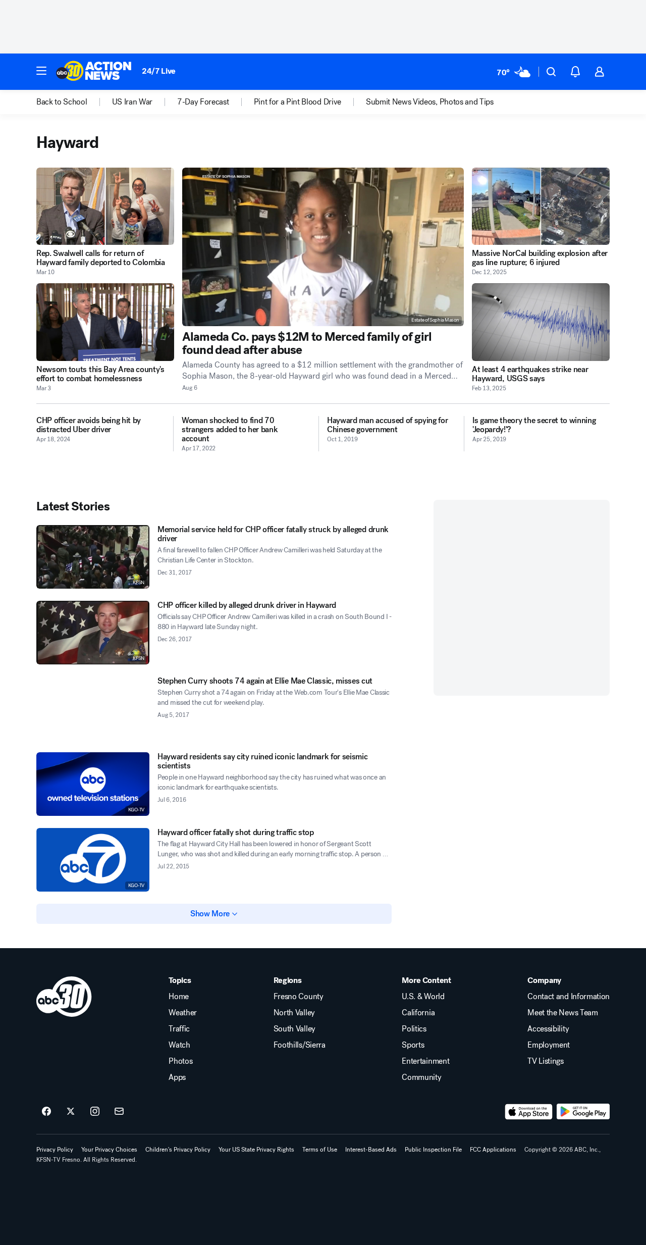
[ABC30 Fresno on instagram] (95, 1112)
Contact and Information (568, 997)
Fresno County (299, 997)
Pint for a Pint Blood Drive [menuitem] (297, 102)
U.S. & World (423, 997)
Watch (179, 1045)
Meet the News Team (562, 1013)
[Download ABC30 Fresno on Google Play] (583, 1112)
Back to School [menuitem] (61, 102)
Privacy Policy (54, 1150)
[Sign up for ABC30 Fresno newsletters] (119, 1112)
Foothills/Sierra (300, 1045)
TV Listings (545, 1061)
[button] (41, 71)
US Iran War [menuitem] (132, 102)
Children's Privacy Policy (177, 1150)
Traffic (179, 1029)
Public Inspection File (433, 1150)
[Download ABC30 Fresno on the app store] (529, 1112)
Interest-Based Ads (371, 1150)
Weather (183, 1013)
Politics (414, 1029)
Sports (413, 1045)
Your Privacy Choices (109, 1150)
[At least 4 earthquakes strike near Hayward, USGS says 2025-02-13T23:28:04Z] (541, 321)
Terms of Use (319, 1150)
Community (421, 1077)
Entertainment (425, 1061)
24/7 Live (159, 71)
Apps (177, 1077)
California (418, 1013)
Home (179, 997)
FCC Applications (493, 1150)
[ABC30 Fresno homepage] (94, 72)
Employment (548, 1045)
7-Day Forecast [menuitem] (203, 102)
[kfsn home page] (64, 996)
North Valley (294, 1013)
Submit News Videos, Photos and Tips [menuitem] (430, 102)
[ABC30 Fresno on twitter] (71, 1112)
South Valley (294, 1029)
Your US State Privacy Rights (256, 1150)
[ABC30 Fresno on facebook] (46, 1112)
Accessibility (548, 1029)
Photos (180, 1061)
